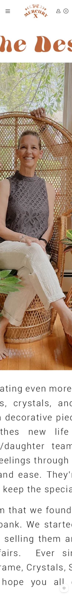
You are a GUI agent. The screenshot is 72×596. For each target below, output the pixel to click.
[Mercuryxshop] (36, 11)
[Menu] (8, 11)
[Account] (58, 11)
